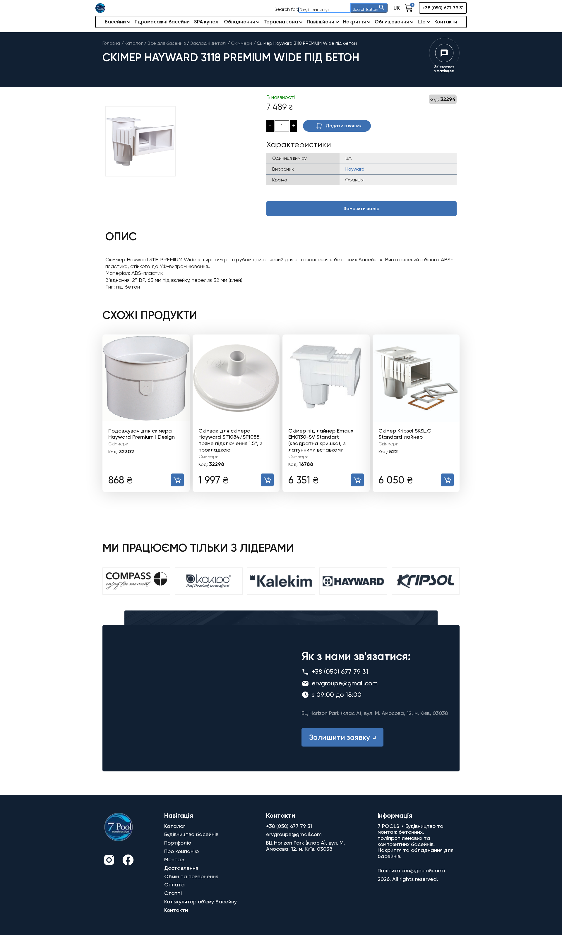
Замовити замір (361, 208)
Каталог (174, 826)
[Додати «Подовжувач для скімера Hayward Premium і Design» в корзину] (177, 479)
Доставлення (181, 868)
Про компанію (181, 851)
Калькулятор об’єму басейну (200, 901)
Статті (173, 893)
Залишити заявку (339, 737)
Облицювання (392, 22)
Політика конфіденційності (411, 870)
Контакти (445, 22)
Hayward (354, 169)
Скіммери (118, 444)
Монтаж (174, 859)
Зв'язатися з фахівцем (444, 69)
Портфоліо (177, 843)
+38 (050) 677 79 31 (443, 8)
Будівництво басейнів (191, 834)
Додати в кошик (344, 125)
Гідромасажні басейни (162, 22)
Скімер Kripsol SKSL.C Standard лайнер (404, 434)
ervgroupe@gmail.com (345, 683)
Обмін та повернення (191, 876)
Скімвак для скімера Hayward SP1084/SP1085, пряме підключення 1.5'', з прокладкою (230, 440)
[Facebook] (128, 860)
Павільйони (320, 22)
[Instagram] (109, 860)
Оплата (174, 884)
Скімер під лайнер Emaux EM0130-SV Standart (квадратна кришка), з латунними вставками (320, 440)
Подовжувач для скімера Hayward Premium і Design (141, 434)
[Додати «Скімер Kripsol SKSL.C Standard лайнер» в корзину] (447, 479)
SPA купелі (207, 22)
